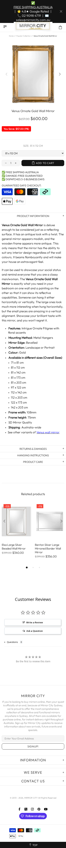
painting (44, 288)
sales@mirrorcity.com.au (33, 20)
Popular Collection (23, 36)
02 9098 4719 (31, 16)
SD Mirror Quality (20, 422)
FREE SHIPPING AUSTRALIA (33, 7)
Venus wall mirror (47, 432)
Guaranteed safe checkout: (21, 185)
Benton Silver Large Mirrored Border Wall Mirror (48, 548)
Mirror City (33, 27)
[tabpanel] (16, 532)
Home (11, 36)
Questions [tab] (12, 642)
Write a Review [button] (34, 622)
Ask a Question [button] (34, 630)
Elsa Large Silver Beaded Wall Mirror (14, 546)
